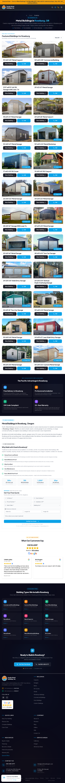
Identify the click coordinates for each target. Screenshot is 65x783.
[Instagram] (7, 697)
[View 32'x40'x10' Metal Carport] (17, 49)
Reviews (36, 721)
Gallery (35, 727)
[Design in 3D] (55, 7)
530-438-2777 (32, 1)
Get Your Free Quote (24, 664)
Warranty (52, 778)
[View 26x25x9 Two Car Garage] (17, 299)
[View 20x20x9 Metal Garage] (17, 242)
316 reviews (35, 550)
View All (57, 37)
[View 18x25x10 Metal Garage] (17, 354)
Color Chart (5, 727)
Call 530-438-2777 (43, 664)
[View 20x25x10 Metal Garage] (48, 215)
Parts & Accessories (7, 749)
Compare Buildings (7, 724)
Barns (35, 685)
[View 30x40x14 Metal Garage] (48, 299)
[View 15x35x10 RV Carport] (48, 160)
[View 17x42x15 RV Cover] (17, 160)
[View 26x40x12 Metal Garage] (17, 188)
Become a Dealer (6, 746)
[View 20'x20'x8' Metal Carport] (48, 106)
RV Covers (37, 688)
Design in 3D (58, 139)
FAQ (35, 730)
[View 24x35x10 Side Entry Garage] (17, 270)
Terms (47, 778)
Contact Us (37, 733)
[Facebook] (3, 697)
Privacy (42, 778)
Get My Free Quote (31, 521)
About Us (36, 718)
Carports (36, 680)
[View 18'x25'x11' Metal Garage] (17, 106)
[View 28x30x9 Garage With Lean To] (17, 215)
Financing (4, 744)
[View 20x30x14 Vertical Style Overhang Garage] (48, 270)
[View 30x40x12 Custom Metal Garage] (48, 354)
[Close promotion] (63, 2)
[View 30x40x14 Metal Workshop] (48, 133)
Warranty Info (5, 752)
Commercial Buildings (39, 697)
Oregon (30, 15)
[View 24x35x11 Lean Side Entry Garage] (48, 326)
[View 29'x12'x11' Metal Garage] (48, 76)
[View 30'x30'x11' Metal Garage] (17, 133)
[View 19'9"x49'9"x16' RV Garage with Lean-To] (17, 76)
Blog (35, 724)
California (36, 741)
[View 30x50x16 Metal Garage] (17, 326)
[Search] (52, 7)
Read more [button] (7, 576)
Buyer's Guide (5, 741)
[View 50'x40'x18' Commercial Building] (48, 49)
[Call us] (58, 7)
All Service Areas (38, 746)
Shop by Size (5, 721)
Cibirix (53, 780)
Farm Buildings (38, 700)
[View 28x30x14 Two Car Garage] (48, 242)
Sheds (35, 691)
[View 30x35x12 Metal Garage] (48, 188)
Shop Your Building (7, 718)
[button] (7, 704)
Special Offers (6, 755)
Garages (36, 683)
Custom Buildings (38, 703)
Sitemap (59, 778)
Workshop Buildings (39, 694)
